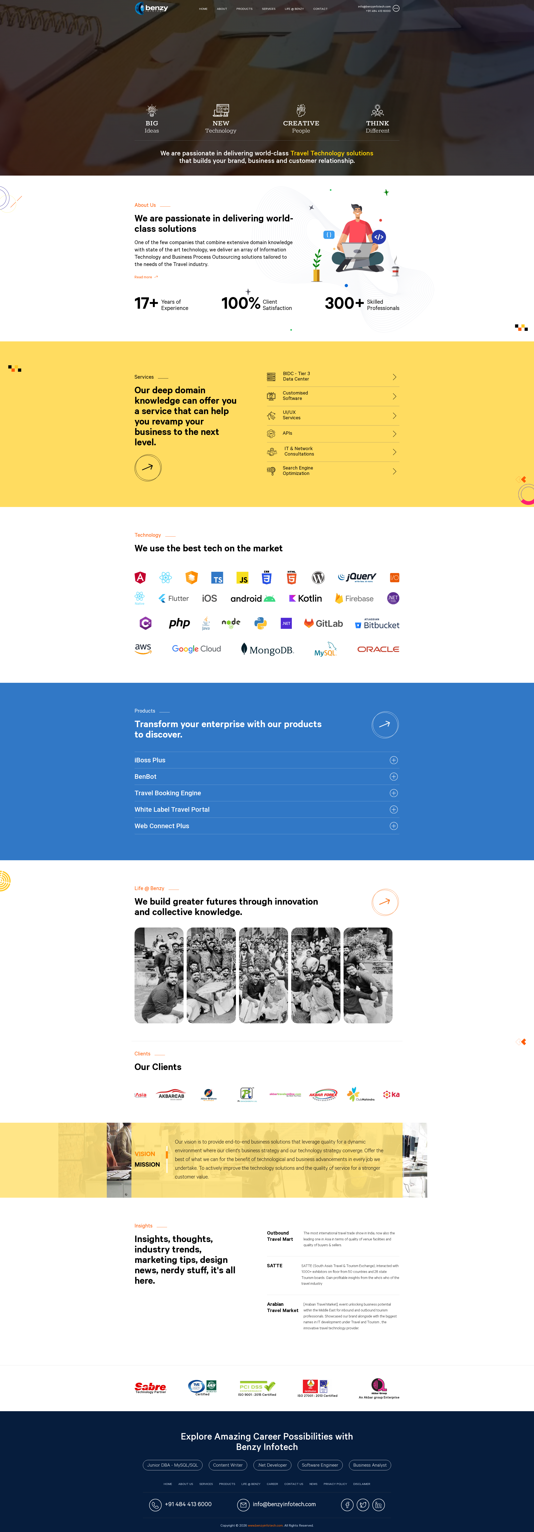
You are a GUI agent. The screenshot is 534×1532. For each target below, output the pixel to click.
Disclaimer (361, 1484)
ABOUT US (185, 1484)
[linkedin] (378, 1505)
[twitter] (363, 1505)
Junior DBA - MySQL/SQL (172, 1465)
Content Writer (228, 1465)
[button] (267, 760)
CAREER (272, 1484)
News (313, 1484)
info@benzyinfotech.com (374, 7)
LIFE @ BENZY (294, 9)
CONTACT (320, 9)
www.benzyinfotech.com (265, 1526)
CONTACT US (293, 1484)
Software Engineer (320, 1465)
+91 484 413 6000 (378, 11)
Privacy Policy (335, 1484)
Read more (144, 278)
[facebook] (347, 1505)
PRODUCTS (245, 9)
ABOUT (222, 9)
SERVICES (269, 9)
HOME (203, 9)
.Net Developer (272, 1465)
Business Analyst (370, 1465)
